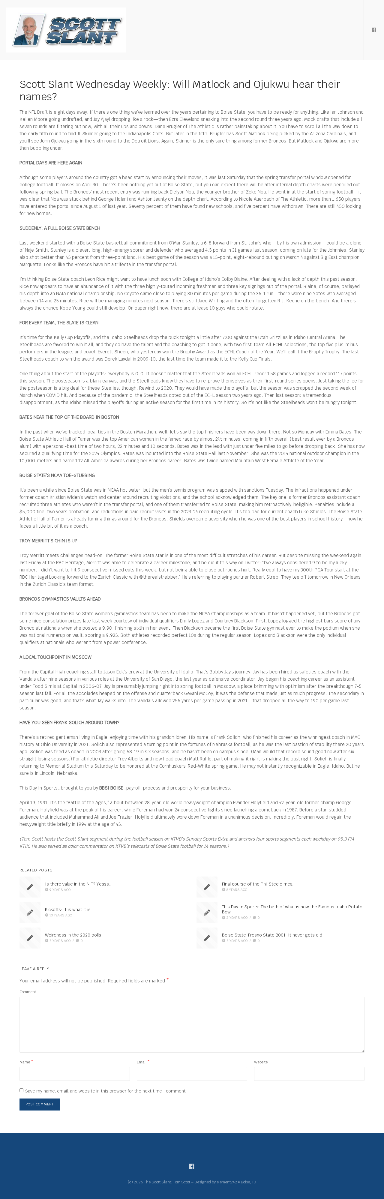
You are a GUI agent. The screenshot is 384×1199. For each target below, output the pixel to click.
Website (261, 1062)
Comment (28, 991)
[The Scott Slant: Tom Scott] (66, 29)
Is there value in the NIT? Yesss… (78, 884)
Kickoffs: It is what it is (68, 909)
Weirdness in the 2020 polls (73, 935)
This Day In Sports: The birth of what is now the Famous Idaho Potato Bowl (292, 909)
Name (26, 1062)
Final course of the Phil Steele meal (257, 884)
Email (143, 1062)
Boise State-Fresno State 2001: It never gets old (272, 935)
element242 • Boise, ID (236, 1182)
